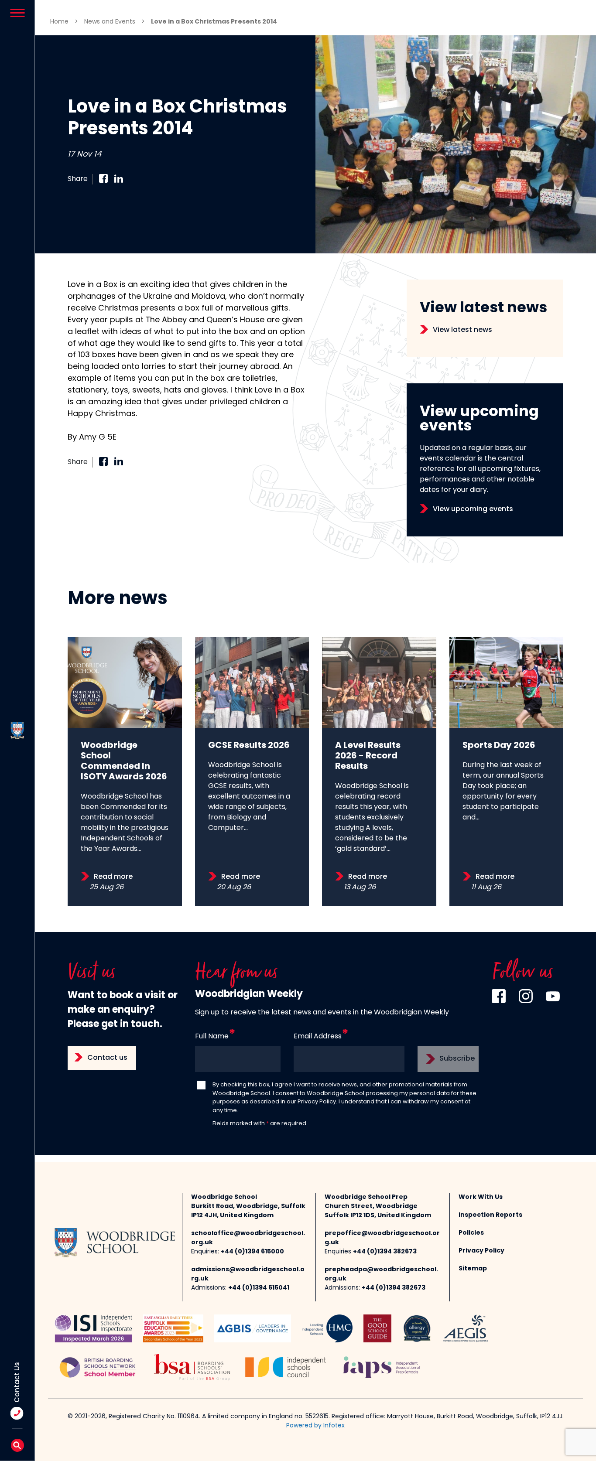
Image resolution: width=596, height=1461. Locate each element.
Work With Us (481, 1197)
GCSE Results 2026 (249, 745)
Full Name (212, 1036)
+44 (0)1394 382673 (385, 1252)
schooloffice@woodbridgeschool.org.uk (248, 1238)
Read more (113, 877)
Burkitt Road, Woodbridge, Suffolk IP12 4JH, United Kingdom (248, 1211)
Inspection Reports (490, 1215)
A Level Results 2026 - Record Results (368, 756)
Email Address (318, 1036)
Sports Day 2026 (498, 745)
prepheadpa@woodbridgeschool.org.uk (381, 1274)
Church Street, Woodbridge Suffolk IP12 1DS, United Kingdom (378, 1211)
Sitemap (473, 1269)
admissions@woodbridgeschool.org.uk (248, 1274)
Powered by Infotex (315, 1426)
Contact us (107, 1058)
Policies (471, 1233)
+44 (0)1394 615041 (258, 1288)
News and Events (109, 22)
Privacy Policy (317, 1102)
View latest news (462, 330)
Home (59, 22)
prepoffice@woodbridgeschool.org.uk (382, 1238)
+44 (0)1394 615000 (252, 1252)
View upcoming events (473, 509)
